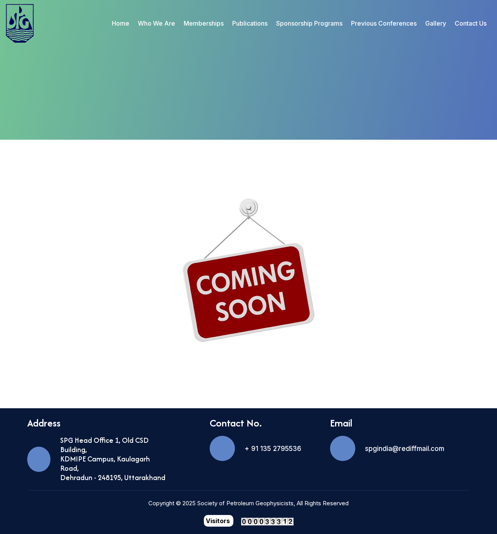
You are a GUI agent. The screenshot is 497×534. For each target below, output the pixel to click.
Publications (250, 23)
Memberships (204, 23)
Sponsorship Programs (309, 23)
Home (120, 23)
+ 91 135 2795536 (273, 449)
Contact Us (471, 23)
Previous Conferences (384, 23)
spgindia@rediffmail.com (404, 449)
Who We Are (156, 23)
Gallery (435, 23)
